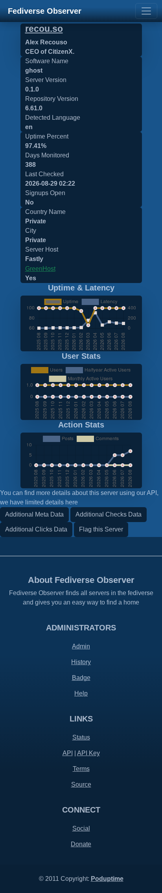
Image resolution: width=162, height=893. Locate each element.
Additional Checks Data (108, 514)
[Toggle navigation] (146, 11)
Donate (81, 844)
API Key (88, 753)
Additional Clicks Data (36, 529)
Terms (81, 768)
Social (81, 828)
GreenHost (40, 268)
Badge (81, 677)
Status (81, 737)
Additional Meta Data (34, 514)
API (68, 753)
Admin (81, 646)
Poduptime (107, 878)
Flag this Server (101, 529)
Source (81, 784)
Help (81, 693)
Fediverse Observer (44, 11)
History (81, 662)
